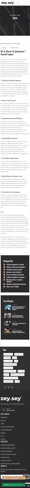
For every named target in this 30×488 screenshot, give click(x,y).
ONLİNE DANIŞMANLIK (6, 451)
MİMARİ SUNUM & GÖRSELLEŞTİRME (10, 463)
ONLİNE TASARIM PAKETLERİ (8, 448)
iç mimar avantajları (8, 361)
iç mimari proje (7, 357)
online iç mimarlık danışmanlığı (10, 364)
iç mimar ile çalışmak (8, 367)
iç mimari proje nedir (8, 354)
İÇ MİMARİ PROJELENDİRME (8, 445)
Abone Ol (25, 477)
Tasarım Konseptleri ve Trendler (15, 264)
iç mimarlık (6, 374)
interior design (21, 371)
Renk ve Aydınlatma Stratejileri (15, 275)
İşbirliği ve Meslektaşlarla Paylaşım (16, 284)
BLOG (2, 436)
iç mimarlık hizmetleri (8, 381)
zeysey (16, 361)
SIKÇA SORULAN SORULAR (7, 427)
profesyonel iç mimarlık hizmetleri (10, 378)
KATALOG (3, 420)
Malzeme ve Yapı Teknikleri (14, 272)
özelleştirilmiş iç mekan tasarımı (17, 374)
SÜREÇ (2, 423)
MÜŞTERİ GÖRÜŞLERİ (6, 430)
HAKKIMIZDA (4, 417)
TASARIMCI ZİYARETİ (6, 460)
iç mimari (17, 381)
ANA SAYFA (13, 15)
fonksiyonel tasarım (19, 354)
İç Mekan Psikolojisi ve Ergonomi (16, 277)
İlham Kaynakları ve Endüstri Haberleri (14, 281)
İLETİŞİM (3, 439)
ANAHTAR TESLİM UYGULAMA (8, 454)
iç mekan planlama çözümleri (10, 371)
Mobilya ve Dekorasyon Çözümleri (16, 267)
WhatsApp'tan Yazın (15, 485)
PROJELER (3, 433)
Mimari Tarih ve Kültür (13, 287)
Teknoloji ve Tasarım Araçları (14, 269)
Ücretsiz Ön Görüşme (15, 477)
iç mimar (14, 357)
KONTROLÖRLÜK (5, 457)
